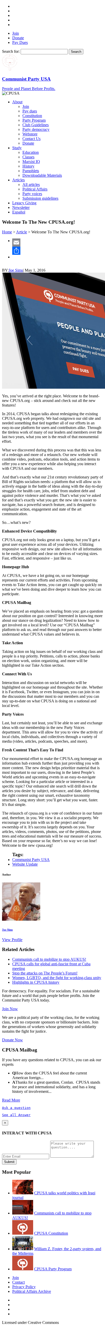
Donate (18, 38)
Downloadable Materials (42, 175)
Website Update (25, 864)
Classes (28, 157)
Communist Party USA (31, 859)
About (17, 102)
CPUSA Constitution (51, 1233)
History (28, 166)
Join (15, 33)
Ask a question (16, 1108)
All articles (31, 184)
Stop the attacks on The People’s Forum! (44, 973)
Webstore (29, 134)
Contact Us (31, 138)
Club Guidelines (35, 125)
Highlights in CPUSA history (35, 982)
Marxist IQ (31, 161)
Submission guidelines (40, 198)
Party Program (34, 120)
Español (18, 212)
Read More (11, 1100)
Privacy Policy (24, 1287)
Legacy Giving (24, 203)
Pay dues (29, 111)
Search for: (11, 51)
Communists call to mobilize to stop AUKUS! (49, 959)
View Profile (12, 940)
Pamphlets (30, 171)
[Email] (57, 242)
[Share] (57, 251)
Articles (18, 180)
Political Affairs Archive (31, 1291)
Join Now (10, 1009)
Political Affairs (34, 189)
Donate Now (12, 1040)
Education (30, 152)
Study (17, 148)
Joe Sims (16, 270)
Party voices (32, 194)
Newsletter (21, 207)
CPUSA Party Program (53, 1269)
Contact (18, 1282)
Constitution (32, 115)
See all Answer (16, 1115)
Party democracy (35, 129)
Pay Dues (20, 42)
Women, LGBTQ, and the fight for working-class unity (56, 978)
